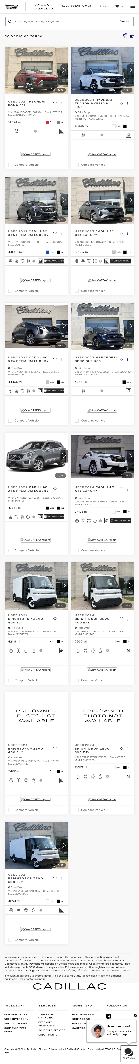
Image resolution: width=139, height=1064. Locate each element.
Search (124, 21)
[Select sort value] (131, 36)
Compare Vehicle (26, 164)
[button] (64, 70)
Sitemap (43, 1049)
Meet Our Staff (84, 1023)
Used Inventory (16, 1019)
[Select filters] (124, 36)
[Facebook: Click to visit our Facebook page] (110, 1016)
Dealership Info (84, 1014)
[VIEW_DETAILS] (36, 716)
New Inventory (16, 1014)
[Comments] (61, 131)
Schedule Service (51, 1030)
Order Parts (48, 1035)
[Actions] (61, 103)
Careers (78, 1028)
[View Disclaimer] (35, 131)
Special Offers (16, 1023)
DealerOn (32, 1049)
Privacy (53, 1049)
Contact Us (81, 1019)
